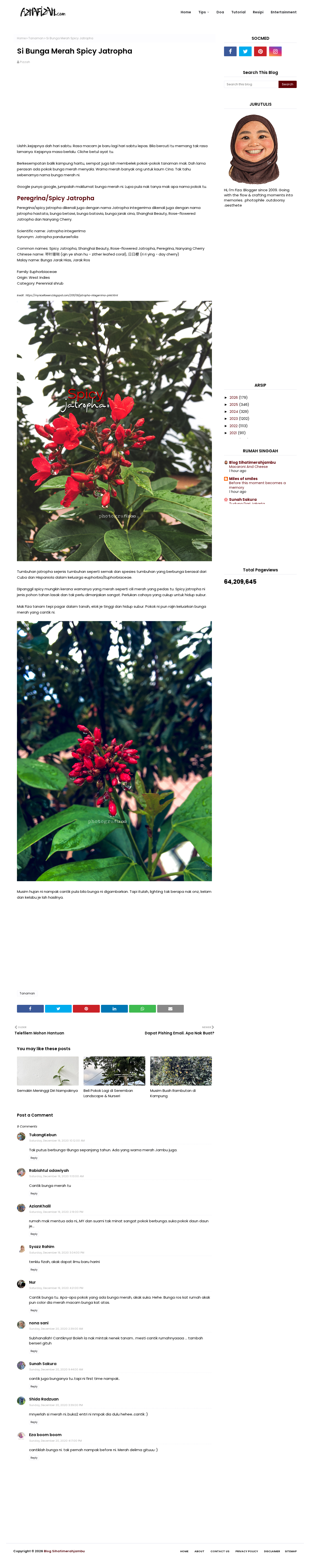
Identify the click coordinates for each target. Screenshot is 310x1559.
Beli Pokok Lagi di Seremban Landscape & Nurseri (108, 1093)
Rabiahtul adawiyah (49, 1170)
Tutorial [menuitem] (238, 12)
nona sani (38, 1323)
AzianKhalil (40, 1206)
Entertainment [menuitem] (284, 12)
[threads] (290, 51)
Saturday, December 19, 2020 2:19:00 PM (56, 1212)
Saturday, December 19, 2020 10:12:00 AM (57, 1141)
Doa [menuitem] (220, 12)
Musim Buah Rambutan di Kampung (173, 1093)
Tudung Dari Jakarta (247, 503)
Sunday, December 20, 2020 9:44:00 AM (56, 1369)
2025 (234, 404)
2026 (234, 397)
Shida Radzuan (44, 1399)
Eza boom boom (45, 1435)
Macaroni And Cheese (248, 466)
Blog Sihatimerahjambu (252, 462)
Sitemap (291, 1551)
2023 (234, 418)
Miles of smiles (243, 478)
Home (21, 38)
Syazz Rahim (41, 1246)
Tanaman (36, 38)
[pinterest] (260, 51)
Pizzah (25, 62)
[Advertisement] (114, 107)
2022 (234, 425)
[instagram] (275, 51)
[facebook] (230, 51)
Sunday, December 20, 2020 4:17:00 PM (55, 1441)
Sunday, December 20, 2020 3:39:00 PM (56, 1405)
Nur (32, 1282)
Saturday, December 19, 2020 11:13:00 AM (56, 1176)
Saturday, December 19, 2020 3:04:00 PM (56, 1253)
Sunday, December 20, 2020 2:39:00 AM (56, 1329)
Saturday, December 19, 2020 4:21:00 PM (56, 1288)
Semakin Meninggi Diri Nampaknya (47, 1090)
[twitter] (245, 51)
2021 (234, 432)
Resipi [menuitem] (258, 12)
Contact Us (219, 1551)
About (199, 1551)
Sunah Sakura (42, 1364)
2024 (234, 411)
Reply (34, 1158)
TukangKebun (42, 1135)
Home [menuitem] (186, 12)
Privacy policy (246, 1551)
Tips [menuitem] (202, 12)
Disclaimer (272, 1551)
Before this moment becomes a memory (257, 485)
